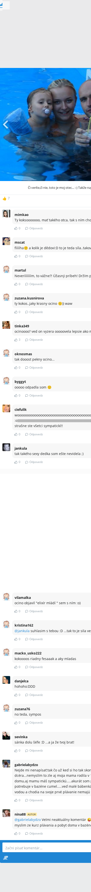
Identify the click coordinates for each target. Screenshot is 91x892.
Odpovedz (36, 228)
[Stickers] (5, 857)
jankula (24, 630)
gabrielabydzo (29, 819)
